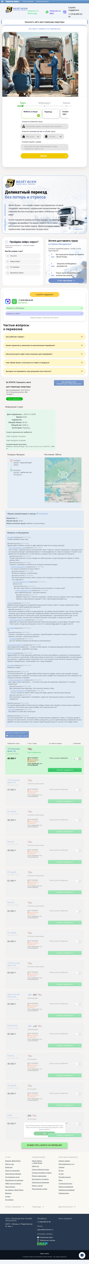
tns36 (9, 1115)
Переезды (37, 1207)
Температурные (64, 1193)
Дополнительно (66, 1207)
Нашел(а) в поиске (16, 273)
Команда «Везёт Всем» (13, 1161)
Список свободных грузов (40, 1169)
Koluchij (10, 842)
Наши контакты (10, 1187)
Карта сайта (44, 1253)
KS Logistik (10, 537)
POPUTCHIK (11, 653)
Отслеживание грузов (12, 1177)
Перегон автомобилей (66, 1187)
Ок (44, 1133)
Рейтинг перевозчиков (39, 1176)
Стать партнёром (64, 281)
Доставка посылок (65, 1177)
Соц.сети (13, 256)
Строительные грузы (65, 1183)
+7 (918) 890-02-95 (75, 15)
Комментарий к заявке (31, 142)
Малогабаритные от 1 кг (66, 1164)
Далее (43, 156)
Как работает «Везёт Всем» (14, 1190)
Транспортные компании (13, 1174)
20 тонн (61, 1170)
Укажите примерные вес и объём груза (38, 131)
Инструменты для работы (40, 1179)
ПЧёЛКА (10, 603)
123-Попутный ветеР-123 (16, 548)
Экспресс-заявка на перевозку (44, 29)
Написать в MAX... (14, 313)
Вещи (60, 1180)
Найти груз (35, 1166)
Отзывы (7, 1196)
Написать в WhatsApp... (16, 308)
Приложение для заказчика (14, 1180)
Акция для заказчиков (12, 1170)
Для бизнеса (9, 1200)
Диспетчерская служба (39, 1189)
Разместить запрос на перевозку (44, 1145)
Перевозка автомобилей (66, 1190)
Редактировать (43, 513)
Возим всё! (8, 1167)
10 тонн (61, 1174)
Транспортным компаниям (40, 1182)
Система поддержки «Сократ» (42, 1173)
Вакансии (8, 1193)
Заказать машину (64, 1161)
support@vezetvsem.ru (45, 1229)
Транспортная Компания (13, 995)
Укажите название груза (32, 121)
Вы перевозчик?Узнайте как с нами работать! (69, 383)
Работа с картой (37, 1185)
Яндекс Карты (15, 261)
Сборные (61, 1167)
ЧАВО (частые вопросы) (13, 1183)
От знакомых (14, 267)
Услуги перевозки (13, 1207)
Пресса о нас (9, 1164)
